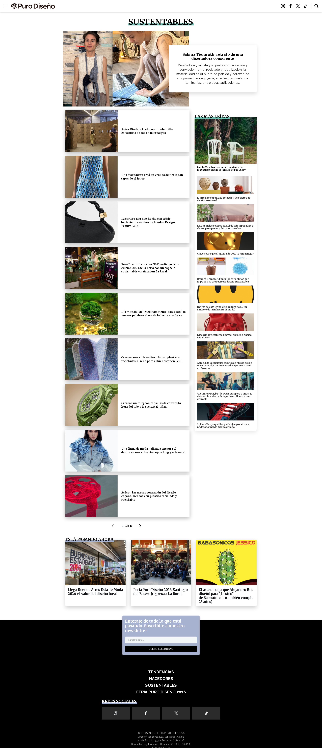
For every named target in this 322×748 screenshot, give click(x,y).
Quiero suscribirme (161, 649)
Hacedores (145, 6)
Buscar (316, 6)
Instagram (284, 6)
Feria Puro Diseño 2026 (200, 6)
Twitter (299, 6)
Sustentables (168, 6)
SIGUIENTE (141, 526)
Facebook (291, 6)
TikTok (306, 6)
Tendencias (124, 6)
